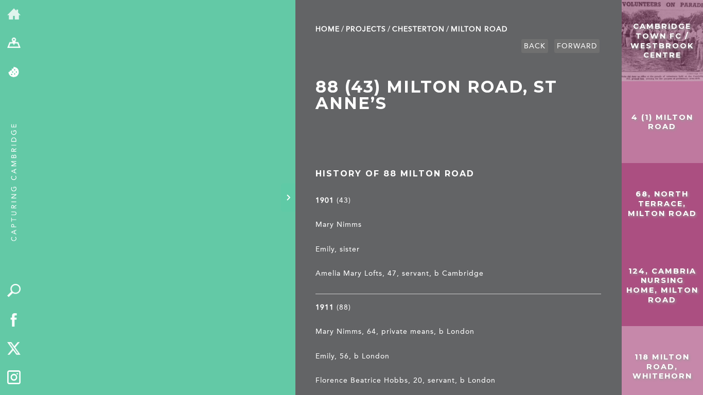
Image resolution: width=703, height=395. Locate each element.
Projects (366, 29)
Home (327, 29)
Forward (577, 46)
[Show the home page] (14, 14)
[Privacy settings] (14, 72)
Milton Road (479, 29)
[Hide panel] (288, 197)
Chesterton (418, 29)
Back (535, 46)
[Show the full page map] (14, 44)
